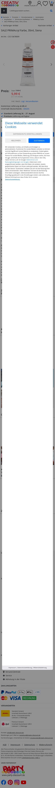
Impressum (12, 668)
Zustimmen (39, 140)
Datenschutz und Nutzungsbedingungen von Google (21, 161)
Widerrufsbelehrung (40, 668)
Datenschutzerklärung (24, 668)
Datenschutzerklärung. (12, 179)
